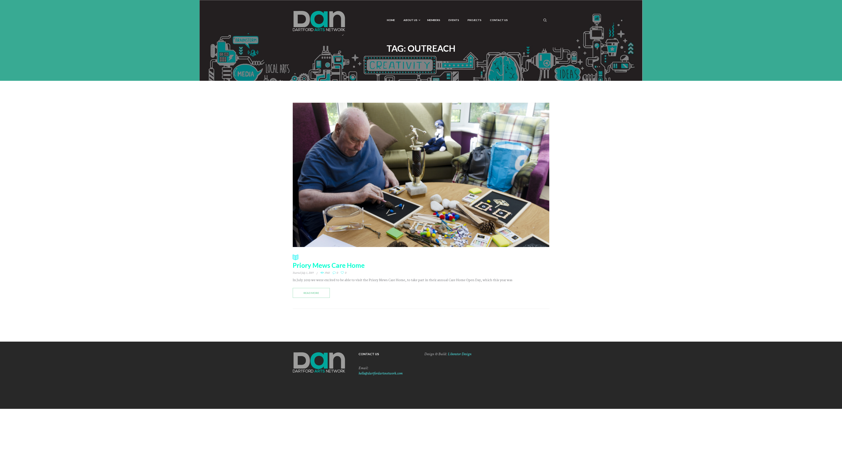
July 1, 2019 (307, 273)
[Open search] (545, 20)
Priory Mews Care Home (329, 265)
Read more (311, 293)
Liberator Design (459, 354)
